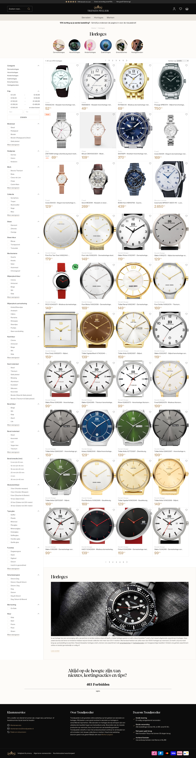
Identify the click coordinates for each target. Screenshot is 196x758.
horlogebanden (138, 643)
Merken (110, 17)
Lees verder (55, 651)
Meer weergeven (13, 145)
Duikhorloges (12, 79)
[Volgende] (126, 60)
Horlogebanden (13, 85)
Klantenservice (15, 725)
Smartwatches (12, 82)
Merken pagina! (107, 734)
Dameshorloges (13, 69)
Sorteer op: (172, 61)
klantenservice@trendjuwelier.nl (22, 729)
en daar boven (25, 107)
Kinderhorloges (12, 75)
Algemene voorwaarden (42, 753)
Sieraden (86, 17)
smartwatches (125, 643)
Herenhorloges (12, 72)
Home (93, 28)
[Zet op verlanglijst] (77, 65)
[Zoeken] (29, 8)
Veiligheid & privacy (24, 753)
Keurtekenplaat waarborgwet (64, 753)
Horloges (98, 17)
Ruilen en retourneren (18, 732)
